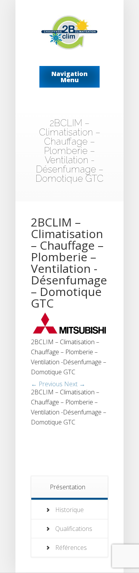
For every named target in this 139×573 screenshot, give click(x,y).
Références (71, 547)
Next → (74, 384)
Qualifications (73, 528)
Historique (69, 509)
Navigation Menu (69, 76)
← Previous (47, 384)
